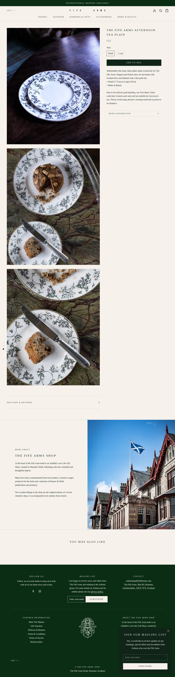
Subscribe (145, 666)
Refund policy (36, 642)
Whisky (42, 17)
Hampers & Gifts (80, 17)
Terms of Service (36, 638)
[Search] (160, 10)
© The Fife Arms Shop (87, 667)
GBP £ (10, 10)
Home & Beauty (127, 17)
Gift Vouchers (36, 626)
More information (120, 114)
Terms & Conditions (36, 634)
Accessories (104, 17)
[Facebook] (33, 591)
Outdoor (58, 17)
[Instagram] (40, 591)
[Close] (168, 631)
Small (110, 53)
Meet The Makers (36, 622)
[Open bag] (167, 10)
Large (120, 53)
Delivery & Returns (19, 402)
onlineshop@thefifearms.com (138, 581)
